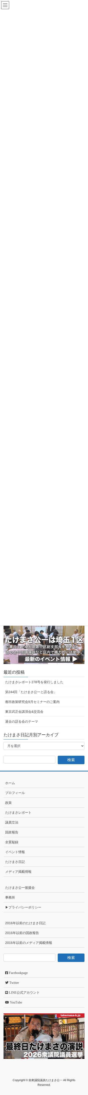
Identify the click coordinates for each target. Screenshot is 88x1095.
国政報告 (11, 832)
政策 (8, 803)
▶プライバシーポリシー (23, 907)
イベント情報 (15, 852)
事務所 (10, 897)
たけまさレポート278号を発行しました (34, 682)
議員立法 (11, 822)
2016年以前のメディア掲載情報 (28, 943)
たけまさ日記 (15, 862)
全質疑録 (11, 842)
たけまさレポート (18, 812)
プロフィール (15, 793)
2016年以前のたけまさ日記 (25, 923)
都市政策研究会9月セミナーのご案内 (32, 702)
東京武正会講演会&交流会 (24, 711)
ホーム (10, 783)
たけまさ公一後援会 (20, 887)
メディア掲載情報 (18, 872)
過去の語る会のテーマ (21, 721)
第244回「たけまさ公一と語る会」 (31, 692)
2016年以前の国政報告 (22, 933)
